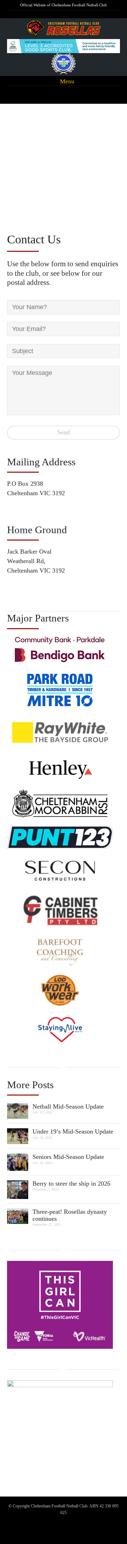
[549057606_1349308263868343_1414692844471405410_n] (17, 1215)
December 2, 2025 (45, 1189)
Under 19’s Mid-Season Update (72, 1131)
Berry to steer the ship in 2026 (71, 1183)
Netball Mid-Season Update (68, 1106)
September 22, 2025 (46, 1224)
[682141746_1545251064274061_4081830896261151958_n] (17, 1161)
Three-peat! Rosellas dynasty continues (69, 1215)
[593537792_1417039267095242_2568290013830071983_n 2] (17, 1188)
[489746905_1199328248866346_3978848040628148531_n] (17, 1110)
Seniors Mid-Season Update (68, 1156)
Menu (66, 81)
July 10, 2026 (42, 1112)
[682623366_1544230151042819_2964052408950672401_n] (17, 1135)
